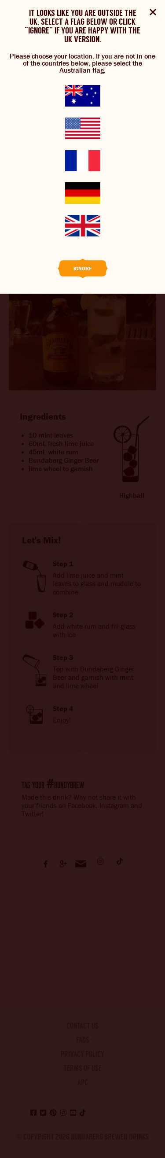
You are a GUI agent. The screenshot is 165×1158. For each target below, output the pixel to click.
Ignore (82, 269)
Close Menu (153, 12)
